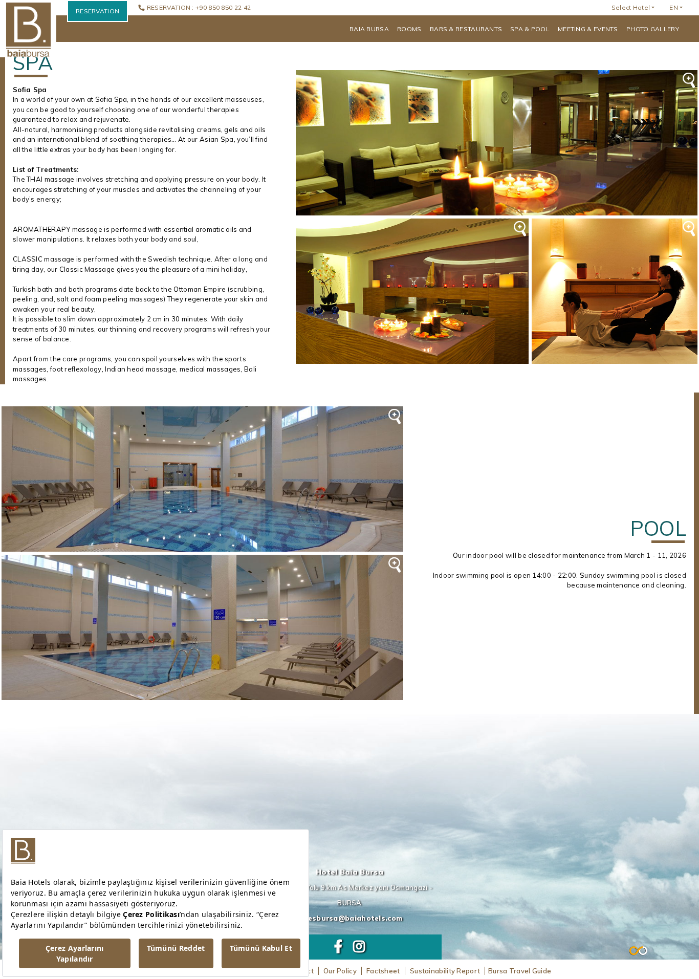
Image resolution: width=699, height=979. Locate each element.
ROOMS (409, 29)
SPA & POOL (530, 29)
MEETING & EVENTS (588, 29)
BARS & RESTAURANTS (466, 29)
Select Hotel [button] (630, 7)
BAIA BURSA (369, 29)
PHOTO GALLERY (652, 29)
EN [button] (673, 7)
